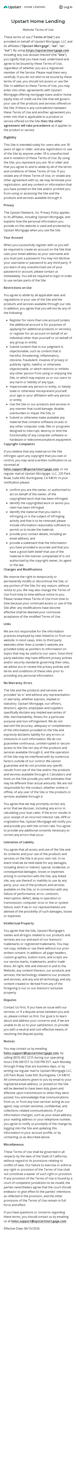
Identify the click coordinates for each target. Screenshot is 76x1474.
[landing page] (25, 7)
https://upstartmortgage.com (47, 50)
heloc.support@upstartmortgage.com (31, 469)
